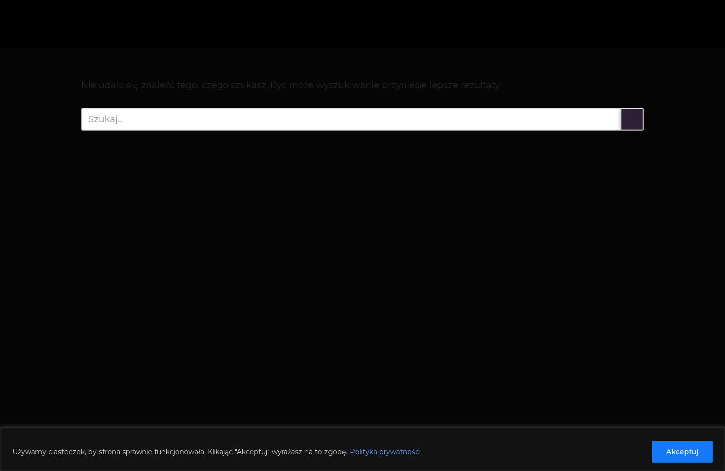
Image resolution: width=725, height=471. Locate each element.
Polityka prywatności (385, 451)
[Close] (715, 435)
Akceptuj (682, 451)
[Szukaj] (632, 119)
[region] (362, 449)
